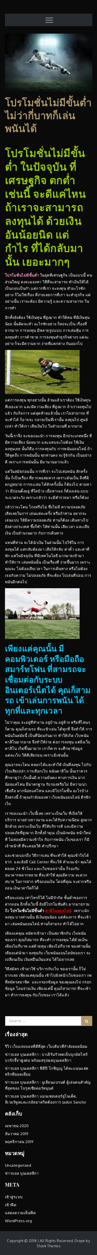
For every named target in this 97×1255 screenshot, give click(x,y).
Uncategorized (18, 1165)
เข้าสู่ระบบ (14, 1197)
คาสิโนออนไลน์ (58, 910)
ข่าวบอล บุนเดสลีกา (22, 1173)
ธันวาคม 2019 (17, 1133)
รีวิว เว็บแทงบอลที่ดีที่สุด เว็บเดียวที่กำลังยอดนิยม (46, 1046)
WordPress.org (18, 1220)
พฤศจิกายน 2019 (19, 1141)
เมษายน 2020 (17, 1125)
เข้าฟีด (11, 1205)
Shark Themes (48, 1246)
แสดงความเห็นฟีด (20, 1212)
